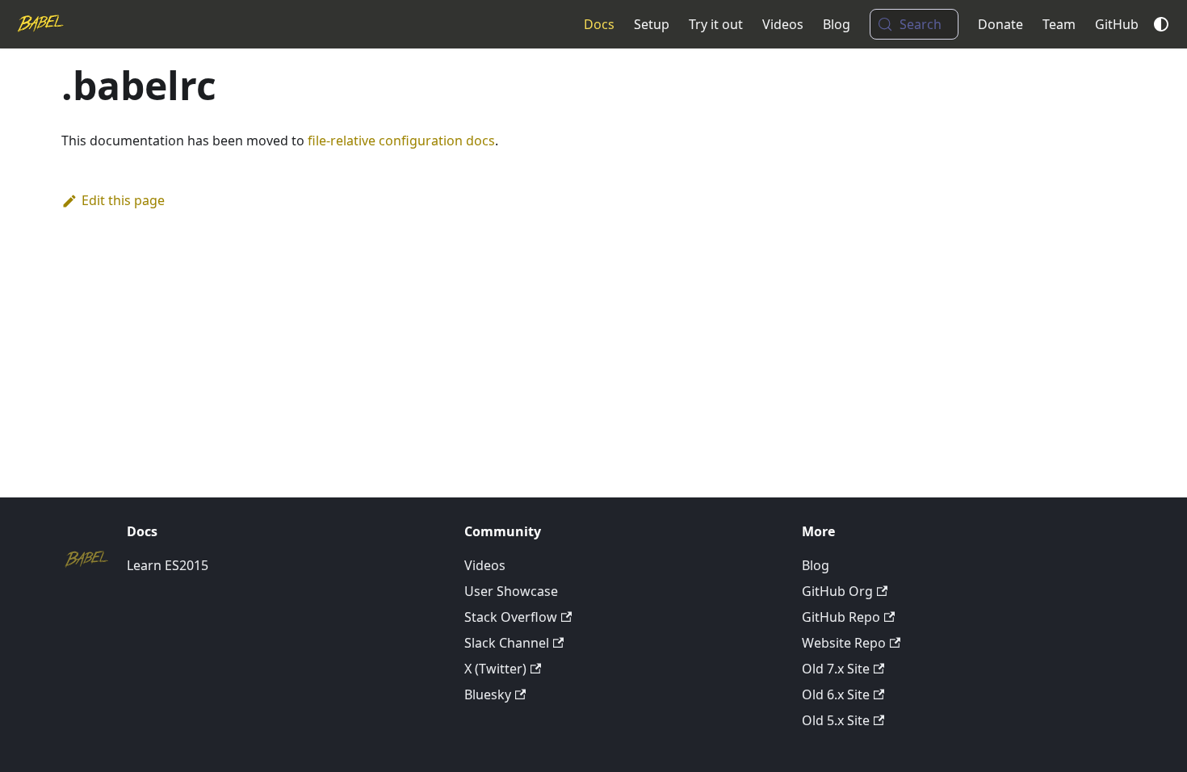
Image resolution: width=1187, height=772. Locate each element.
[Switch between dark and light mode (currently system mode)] (1161, 24)
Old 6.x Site (836, 694)
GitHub (1117, 24)
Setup (651, 24)
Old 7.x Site (836, 669)
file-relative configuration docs (401, 140)
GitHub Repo (841, 617)
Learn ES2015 (167, 565)
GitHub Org (837, 591)
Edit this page (123, 200)
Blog (836, 24)
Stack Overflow (510, 617)
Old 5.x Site (836, 720)
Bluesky (487, 694)
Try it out (716, 24)
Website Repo (844, 643)
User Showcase (511, 591)
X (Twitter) (495, 669)
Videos (782, 24)
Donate (1000, 24)
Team (1059, 24)
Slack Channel (506, 643)
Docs (599, 24)
